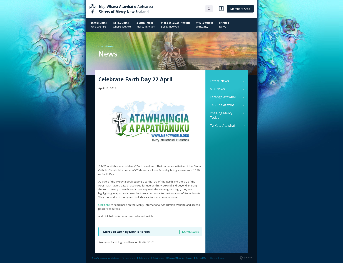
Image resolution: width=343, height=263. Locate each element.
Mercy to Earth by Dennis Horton (126, 232)
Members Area (240, 9)
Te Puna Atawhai (222, 105)
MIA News (217, 89)
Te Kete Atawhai (222, 125)
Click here (104, 205)
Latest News (219, 81)
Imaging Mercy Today (221, 115)
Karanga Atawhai (223, 97)
